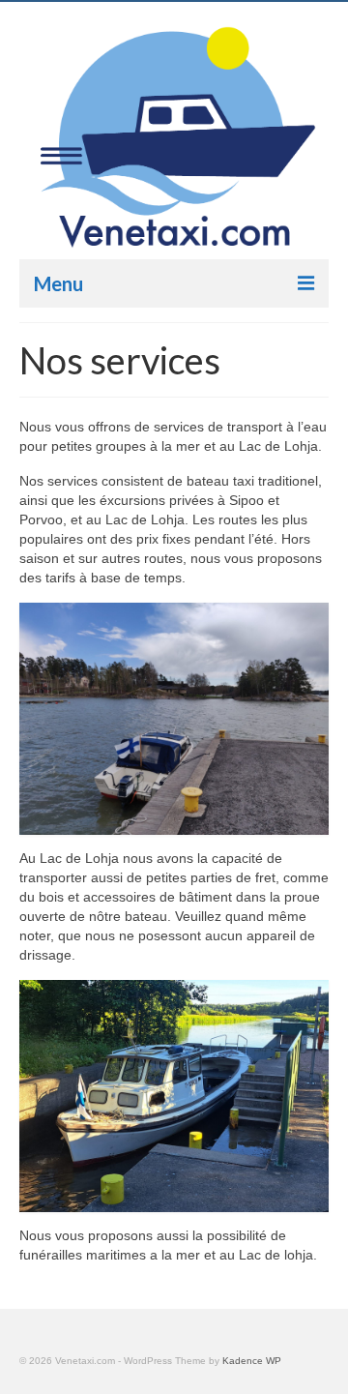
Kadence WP (251, 1360)
